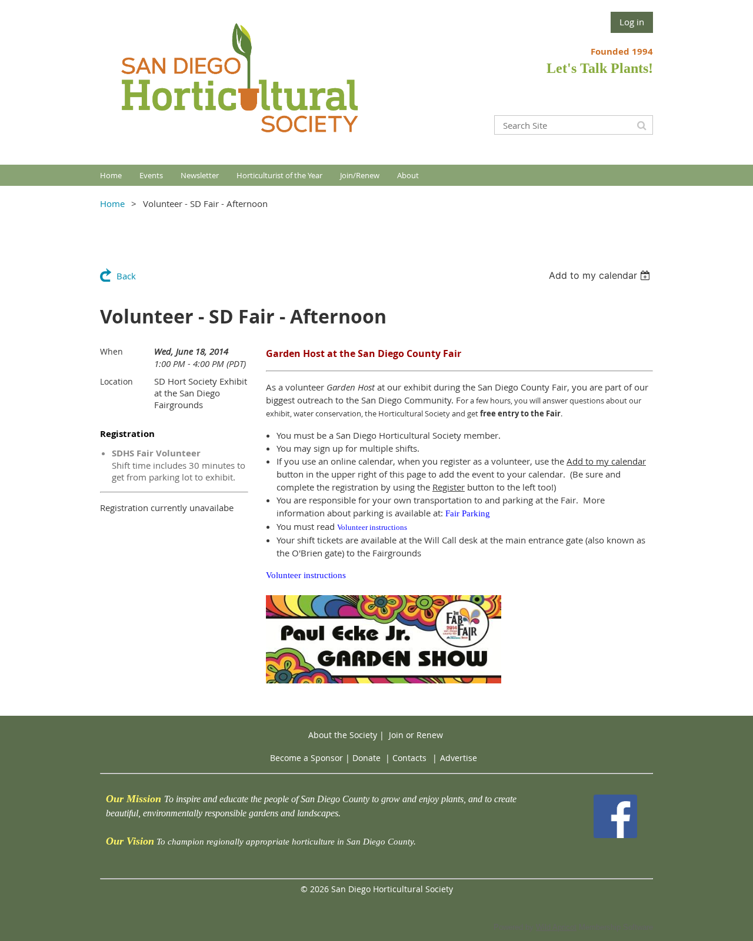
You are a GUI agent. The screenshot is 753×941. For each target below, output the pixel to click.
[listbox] (601, 275)
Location (116, 381)
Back (126, 276)
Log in (631, 22)
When (111, 351)
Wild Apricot (556, 927)
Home (112, 203)
